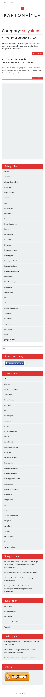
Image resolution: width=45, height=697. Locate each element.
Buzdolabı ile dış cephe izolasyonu (17, 572)
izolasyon (7, 245)
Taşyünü (7, 324)
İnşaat (6, 229)
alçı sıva (7, 171)
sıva (5, 298)
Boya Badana (9, 192)
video (6, 334)
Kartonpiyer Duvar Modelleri (14, 586)
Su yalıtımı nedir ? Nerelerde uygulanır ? (19, 61)
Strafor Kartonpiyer (11, 308)
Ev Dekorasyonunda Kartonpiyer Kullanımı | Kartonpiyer (19, 588)
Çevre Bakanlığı (10, 611)
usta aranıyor (9, 329)
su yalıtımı (37, 54)
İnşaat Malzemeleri (11, 240)
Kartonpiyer (22, 15)
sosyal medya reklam (12, 622)
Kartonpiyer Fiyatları (11, 261)
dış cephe (8, 213)
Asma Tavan (8, 187)
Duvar (6, 219)
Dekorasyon (8, 208)
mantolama (8, 277)
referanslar (8, 287)
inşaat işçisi (8, 234)
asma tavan (8, 606)
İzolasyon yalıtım (10, 250)
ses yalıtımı (8, 292)
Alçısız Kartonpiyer (11, 182)
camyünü (7, 198)
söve (6, 303)
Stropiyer (7, 313)
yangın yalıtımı (9, 340)
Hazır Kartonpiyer (10, 224)
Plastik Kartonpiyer (11, 282)
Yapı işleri (7, 627)
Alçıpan (7, 177)
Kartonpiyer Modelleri (12, 271)
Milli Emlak (8, 616)
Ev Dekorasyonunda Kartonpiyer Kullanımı (19, 562)
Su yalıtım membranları (20, 38)
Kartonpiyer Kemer (11, 266)
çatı (5, 203)
